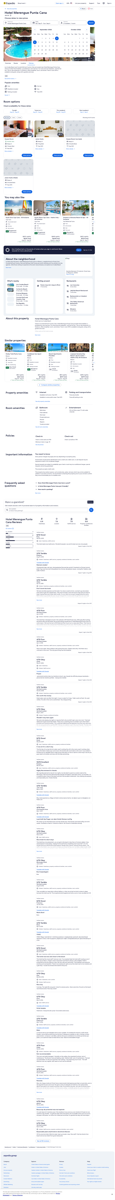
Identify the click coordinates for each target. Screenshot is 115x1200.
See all (6, 95)
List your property (80, 3)
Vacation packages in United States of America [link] (42, 1173)
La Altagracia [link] (32, 1147)
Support (91, 3)
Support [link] (89, 1164)
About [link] (5, 1164)
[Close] (112, 1194)
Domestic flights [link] (35, 1176)
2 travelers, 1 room (69, 23)
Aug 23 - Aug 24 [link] (37, 112)
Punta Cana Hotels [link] (41, 1147)
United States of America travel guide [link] (40, 1164)
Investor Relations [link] (8, 1178)
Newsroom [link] (6, 1176)
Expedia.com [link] (8, 1147)
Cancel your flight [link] (91, 1170)
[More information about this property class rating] (10, 15)
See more (8, 267)
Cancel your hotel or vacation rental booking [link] (98, 1167)
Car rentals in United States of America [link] (40, 1178)
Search (91, 23)
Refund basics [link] (90, 1173)
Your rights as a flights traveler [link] (94, 1181)
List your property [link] (8, 1170)
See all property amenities (42, 401)
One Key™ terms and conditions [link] (67, 1173)
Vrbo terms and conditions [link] (65, 1176)
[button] (42, 38)
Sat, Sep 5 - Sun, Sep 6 (42, 23)
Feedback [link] (6, 1187)
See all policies (39, 444)
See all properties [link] (12, 8)
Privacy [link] (61, 1164)
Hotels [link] (14, 1147)
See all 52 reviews (10, 78)
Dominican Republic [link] (22, 1147)
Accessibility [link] (62, 1178)
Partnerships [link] (7, 1173)
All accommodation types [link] (37, 1181)
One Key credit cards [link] (36, 1187)
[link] (90, 8)
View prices (27, 155)
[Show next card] (93, 221)
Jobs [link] (5, 1167)
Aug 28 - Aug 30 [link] (60, 112)
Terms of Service (17, 1195)
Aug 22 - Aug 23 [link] (14, 112)
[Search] (91, 510)
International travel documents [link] (94, 1178)
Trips (98, 3)
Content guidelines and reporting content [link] (69, 1184)
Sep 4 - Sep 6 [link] (84, 112)
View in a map (70, 274)
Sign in (109, 3)
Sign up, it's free (87, 250)
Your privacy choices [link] (64, 1181)
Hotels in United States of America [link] (39, 1167)
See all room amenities (41, 427)
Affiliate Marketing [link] (8, 1184)
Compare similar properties (50, 385)
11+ (91, 58)
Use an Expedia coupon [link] (93, 1176)
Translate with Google (43, 562)
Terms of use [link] (62, 1170)
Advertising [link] (6, 1181)
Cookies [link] (61, 1167)
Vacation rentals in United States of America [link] (42, 1170)
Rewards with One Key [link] (37, 1184)
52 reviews (9, 528)
